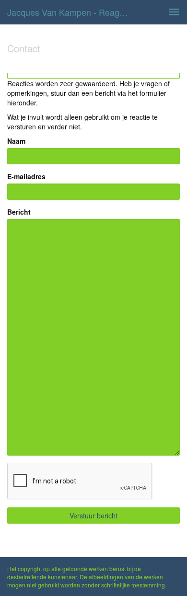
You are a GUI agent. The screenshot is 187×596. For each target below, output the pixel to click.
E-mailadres (26, 176)
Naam (16, 141)
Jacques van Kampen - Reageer (69, 12)
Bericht (19, 212)
